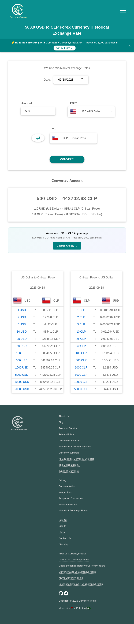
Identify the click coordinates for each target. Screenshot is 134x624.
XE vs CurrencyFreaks (71, 577)
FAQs (62, 532)
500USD (22, 360)
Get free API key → (67, 245)
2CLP (81, 317)
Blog (61, 422)
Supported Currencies (71, 498)
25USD (22, 338)
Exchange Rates (68, 504)
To (53, 129)
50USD (22, 346)
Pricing (62, 480)
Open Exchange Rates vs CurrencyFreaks (82, 565)
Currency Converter (69, 440)
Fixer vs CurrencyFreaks (72, 553)
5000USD (21, 374)
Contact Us (65, 538)
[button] (123, 10)
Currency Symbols (69, 452)
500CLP (81, 360)
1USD (22, 310)
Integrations (65, 492)
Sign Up (63, 520)
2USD (22, 317)
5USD (22, 324)
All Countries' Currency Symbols (76, 458)
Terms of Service (68, 428)
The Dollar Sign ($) (69, 464)
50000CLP (81, 389)
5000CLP (81, 374)
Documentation (67, 486)
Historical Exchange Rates (73, 510)
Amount (26, 103)
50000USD (21, 389)
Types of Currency (69, 470)
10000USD (21, 381)
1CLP (81, 310)
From (73, 102)
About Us (64, 416)
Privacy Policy (66, 434)
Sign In (62, 525)
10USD (22, 331)
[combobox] (91, 111)
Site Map (63, 544)
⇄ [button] (38, 138)
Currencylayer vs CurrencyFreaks (77, 571)
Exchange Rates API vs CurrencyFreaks (81, 583)
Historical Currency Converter (75, 446)
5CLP (81, 324)
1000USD (21, 367)
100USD (22, 353)
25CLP (81, 338)
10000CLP (81, 381)
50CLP (81, 346)
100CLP (81, 353)
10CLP (81, 331)
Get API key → (64, 48)
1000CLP (81, 367)
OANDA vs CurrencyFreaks (74, 559)
